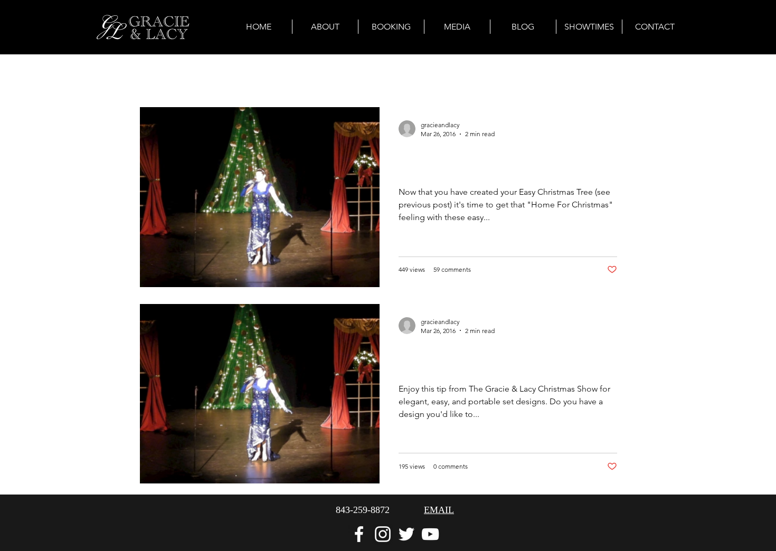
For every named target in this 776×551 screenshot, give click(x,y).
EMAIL (439, 510)
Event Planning (294, 75)
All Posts (156, 75)
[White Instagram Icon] (382, 534)
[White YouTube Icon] (430, 534)
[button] (623, 76)
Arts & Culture (219, 75)
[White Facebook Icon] (359, 534)
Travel (354, 75)
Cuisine (400, 75)
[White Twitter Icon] (406, 534)
